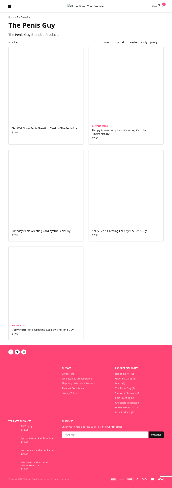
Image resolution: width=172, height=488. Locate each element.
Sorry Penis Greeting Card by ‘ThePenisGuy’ (119, 231)
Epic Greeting (123, 397)
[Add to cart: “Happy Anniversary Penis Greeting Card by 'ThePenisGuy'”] (94, 116)
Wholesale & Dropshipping (77, 378)
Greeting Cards (100, 126)
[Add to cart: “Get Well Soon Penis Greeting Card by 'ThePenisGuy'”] (14, 116)
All (123, 42)
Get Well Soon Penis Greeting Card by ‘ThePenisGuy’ (45, 128)
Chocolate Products (126, 402)
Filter (15, 42)
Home (11, 17)
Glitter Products (124, 407)
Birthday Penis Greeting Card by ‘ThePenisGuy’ (41, 231)
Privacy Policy (69, 393)
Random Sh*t (122, 373)
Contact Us (68, 373)
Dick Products (123, 412)
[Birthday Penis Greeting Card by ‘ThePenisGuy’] (46, 187)
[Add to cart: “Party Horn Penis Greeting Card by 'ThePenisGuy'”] (14, 316)
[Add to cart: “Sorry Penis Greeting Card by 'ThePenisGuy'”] (94, 219)
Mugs (118, 383)
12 (113, 42)
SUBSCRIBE (156, 434)
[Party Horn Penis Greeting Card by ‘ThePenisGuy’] (46, 284)
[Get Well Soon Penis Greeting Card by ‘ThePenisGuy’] (46, 84)
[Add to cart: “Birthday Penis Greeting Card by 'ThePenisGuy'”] (14, 219)
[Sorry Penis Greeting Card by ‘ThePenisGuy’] (126, 187)
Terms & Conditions (73, 388)
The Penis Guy (19, 325)
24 (118, 42)
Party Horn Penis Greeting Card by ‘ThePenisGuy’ (43, 330)
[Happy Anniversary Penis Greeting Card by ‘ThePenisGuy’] (126, 84)
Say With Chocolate (126, 393)
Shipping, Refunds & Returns (78, 383)
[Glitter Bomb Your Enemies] (86, 6)
